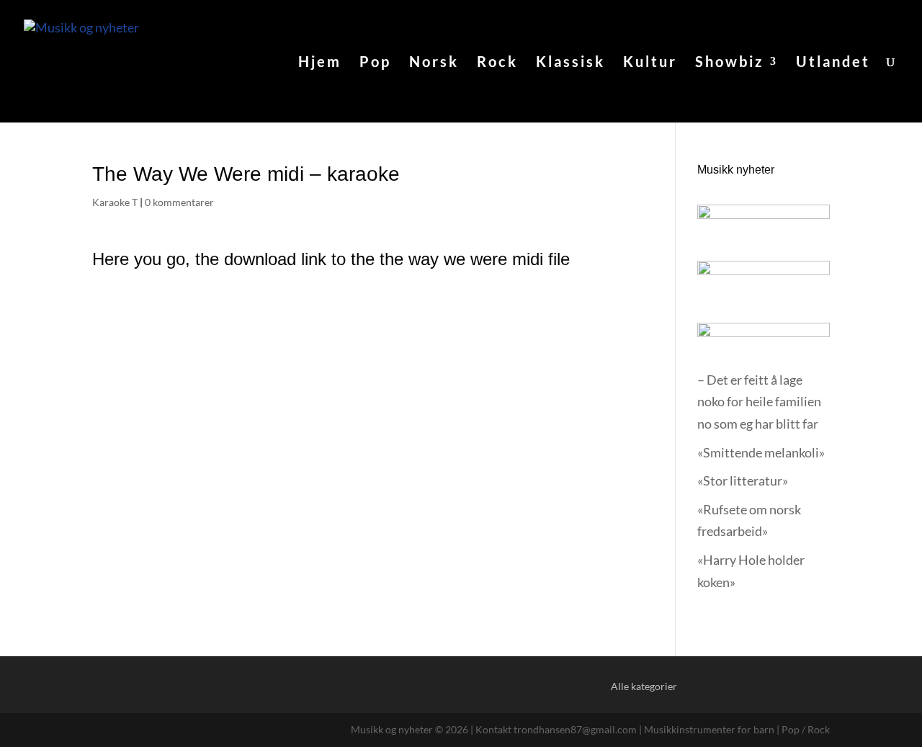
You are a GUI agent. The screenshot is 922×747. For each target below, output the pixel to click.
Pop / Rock (806, 729)
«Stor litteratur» (742, 480)
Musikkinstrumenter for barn (709, 729)
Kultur (650, 63)
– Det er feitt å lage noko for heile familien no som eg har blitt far (759, 401)
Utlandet (833, 63)
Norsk (434, 63)
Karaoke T (115, 202)
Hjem (319, 63)
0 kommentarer (179, 202)
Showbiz (729, 63)
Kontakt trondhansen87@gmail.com (556, 729)
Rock (497, 63)
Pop (375, 63)
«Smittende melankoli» (761, 452)
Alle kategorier (644, 686)
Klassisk (570, 63)
